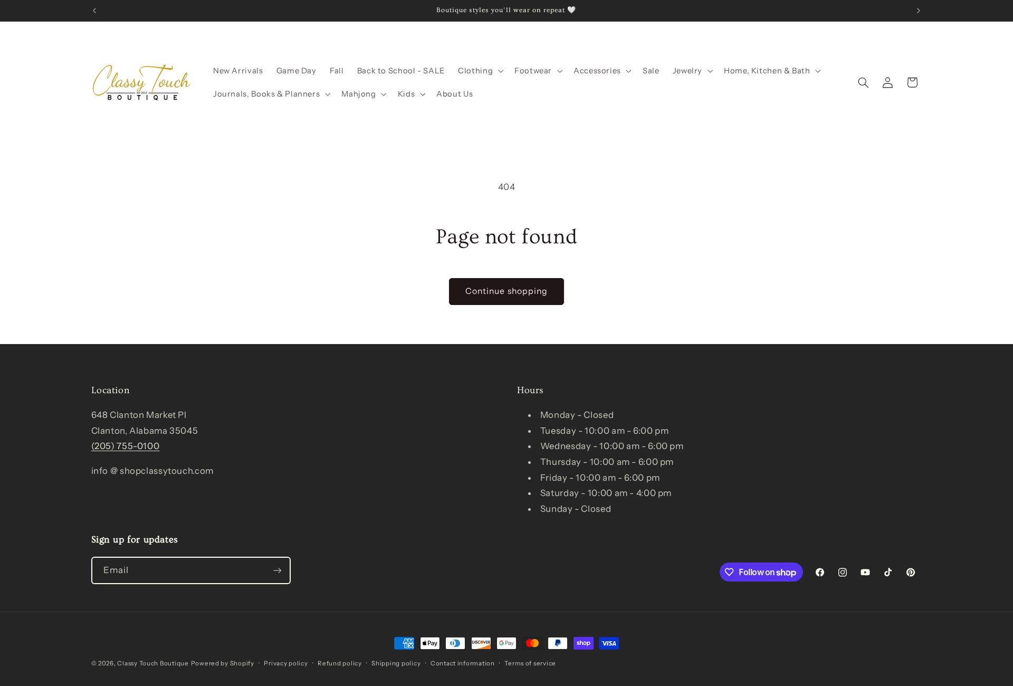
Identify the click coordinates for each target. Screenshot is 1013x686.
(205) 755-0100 (125, 446)
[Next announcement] (918, 10)
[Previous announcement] (94, 10)
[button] (480, 70)
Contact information (463, 663)
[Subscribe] (277, 570)
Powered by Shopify (222, 663)
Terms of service (530, 663)
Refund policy (340, 663)
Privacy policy (286, 663)
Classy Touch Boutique (152, 663)
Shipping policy (396, 663)
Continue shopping (506, 291)
